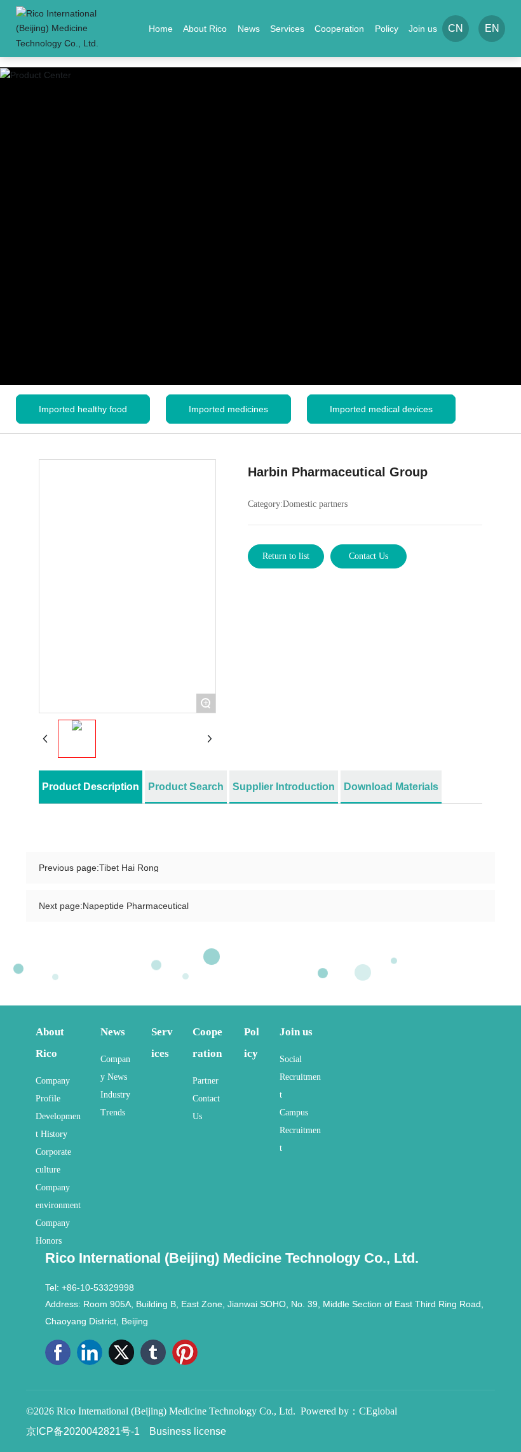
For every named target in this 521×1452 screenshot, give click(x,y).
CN (455, 28)
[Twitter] (121, 1352)
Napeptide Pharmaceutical (136, 906)
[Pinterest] (185, 1352)
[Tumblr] (153, 1352)
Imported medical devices (381, 409)
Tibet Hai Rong (129, 868)
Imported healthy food (83, 409)
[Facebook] (58, 1352)
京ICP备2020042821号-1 (83, 1431)
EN (492, 28)
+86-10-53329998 (98, 1287)
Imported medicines (228, 409)
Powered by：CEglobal (349, 1411)
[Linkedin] (89, 1352)
